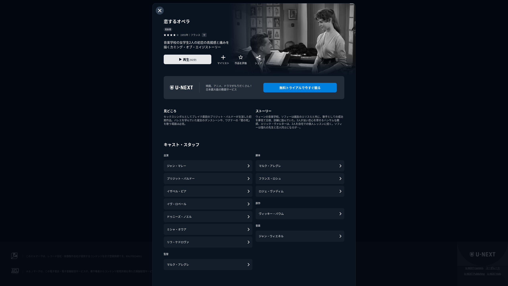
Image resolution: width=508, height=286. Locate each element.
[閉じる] (160, 10)
